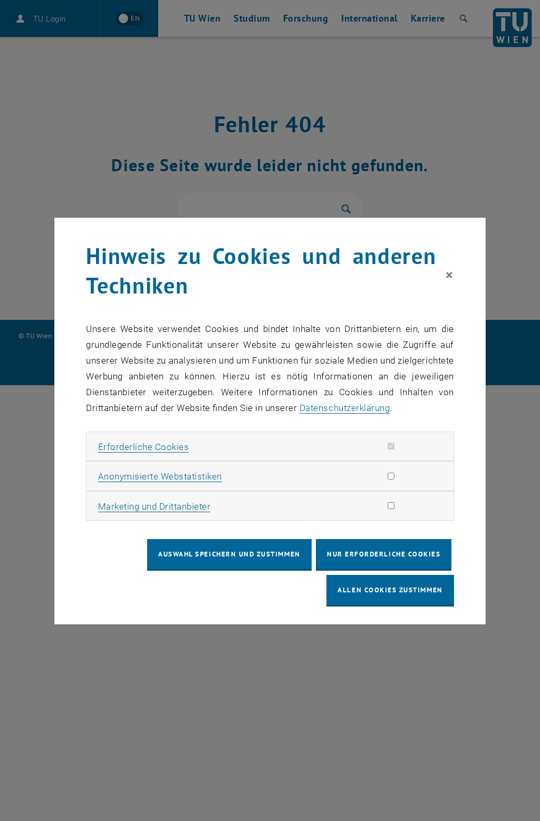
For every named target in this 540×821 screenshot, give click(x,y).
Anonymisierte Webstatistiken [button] (160, 476)
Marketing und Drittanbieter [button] (154, 506)
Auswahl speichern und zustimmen (229, 554)
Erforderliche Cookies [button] (143, 447)
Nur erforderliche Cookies (383, 554)
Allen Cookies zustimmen (390, 589)
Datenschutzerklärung (345, 408)
